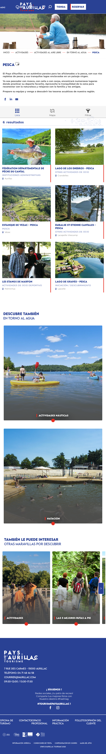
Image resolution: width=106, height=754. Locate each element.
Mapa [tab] (52, 115)
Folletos (80, 720)
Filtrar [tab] (88, 115)
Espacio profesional (39, 722)
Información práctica (60, 722)
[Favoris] (44, 7)
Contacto (25, 720)
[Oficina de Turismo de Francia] (40, 734)
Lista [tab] (17, 115)
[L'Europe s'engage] (16, 734)
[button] (50, 7)
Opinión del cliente (93, 722)
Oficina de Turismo (6, 722)
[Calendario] (30, 7)
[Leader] (27, 734)
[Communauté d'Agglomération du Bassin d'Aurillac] (6, 734)
